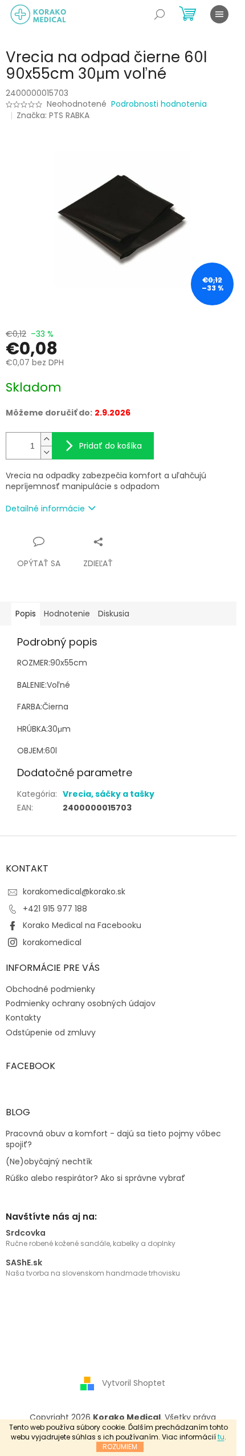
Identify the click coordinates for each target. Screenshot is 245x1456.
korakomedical (52, 942)
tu (221, 1437)
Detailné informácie (45, 508)
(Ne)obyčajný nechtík (49, 1161)
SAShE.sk (24, 1262)
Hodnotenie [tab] (67, 613)
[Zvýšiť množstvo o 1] (46, 439)
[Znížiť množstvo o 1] (46, 452)
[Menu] (219, 14)
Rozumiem (120, 1446)
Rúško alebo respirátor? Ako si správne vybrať (95, 1178)
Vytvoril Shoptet (133, 1383)
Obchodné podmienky (50, 989)
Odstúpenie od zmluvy (51, 1032)
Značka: (53, 115)
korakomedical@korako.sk (74, 891)
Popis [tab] (25, 613)
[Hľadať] (159, 14)
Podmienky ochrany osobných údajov (81, 1003)
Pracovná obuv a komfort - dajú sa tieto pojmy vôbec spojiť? (113, 1139)
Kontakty (23, 1017)
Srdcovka (26, 1233)
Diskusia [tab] (113, 613)
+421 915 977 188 (55, 908)
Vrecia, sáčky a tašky (108, 794)
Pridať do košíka (110, 445)
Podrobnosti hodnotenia (159, 104)
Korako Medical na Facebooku (82, 925)
